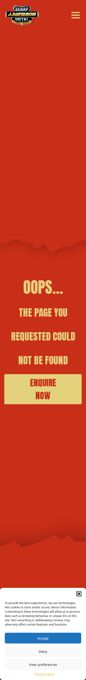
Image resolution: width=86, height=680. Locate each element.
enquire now (43, 389)
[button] (78, 593)
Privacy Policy (44, 674)
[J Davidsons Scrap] (22, 15)
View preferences (43, 664)
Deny (43, 651)
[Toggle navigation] (75, 14)
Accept (43, 638)
